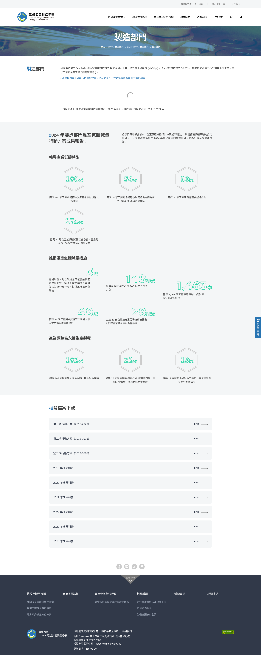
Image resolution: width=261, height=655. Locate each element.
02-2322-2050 (93, 640)
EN (231, 17)
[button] (241, 17)
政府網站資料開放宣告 (86, 631)
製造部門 (156, 47)
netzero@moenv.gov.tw (108, 643)
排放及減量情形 (115, 47)
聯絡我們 (127, 631)
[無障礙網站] (228, 632)
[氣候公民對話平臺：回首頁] (35, 17)
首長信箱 (198, 4)
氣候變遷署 (186, 4)
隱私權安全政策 (110, 631)
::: (177, 4)
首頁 (103, 47)
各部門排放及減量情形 (137, 47)
